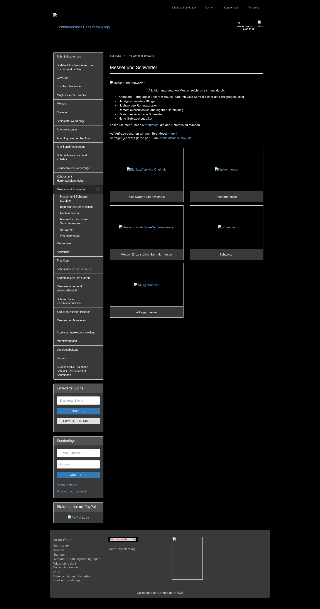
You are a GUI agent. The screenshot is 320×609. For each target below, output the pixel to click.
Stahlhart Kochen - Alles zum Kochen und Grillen (75, 67)
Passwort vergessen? (71, 491)
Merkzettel (253, 7)
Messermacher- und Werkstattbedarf (69, 288)
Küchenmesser (69, 213)
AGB (56, 571)
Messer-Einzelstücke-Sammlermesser (74, 221)
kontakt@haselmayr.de (176, 138)
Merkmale (151, 125)
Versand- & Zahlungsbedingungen (76, 559)
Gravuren (62, 78)
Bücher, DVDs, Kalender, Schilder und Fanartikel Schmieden (72, 371)
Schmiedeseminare (69, 56)
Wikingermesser (70, 235)
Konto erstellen (67, 485)
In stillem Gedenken (69, 86)
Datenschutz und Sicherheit (72, 576)
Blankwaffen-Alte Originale (76, 206)
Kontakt (58, 550)
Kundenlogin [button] (231, 7)
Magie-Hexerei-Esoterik (71, 95)
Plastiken (63, 260)
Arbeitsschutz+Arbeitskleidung (76, 332)
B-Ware (61, 358)
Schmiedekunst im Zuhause (74, 269)
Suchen (78, 411)
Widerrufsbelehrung (122, 549)
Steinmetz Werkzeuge (71, 121)
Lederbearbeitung (67, 349)
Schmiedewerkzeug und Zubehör (72, 157)
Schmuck (63, 252)
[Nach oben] (308, 602)
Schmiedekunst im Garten (73, 277)
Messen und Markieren (71, 320)
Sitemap (59, 554)
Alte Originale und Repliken (74, 138)
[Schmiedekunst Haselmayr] (141, 27)
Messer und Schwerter (71, 189)
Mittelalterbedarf (67, 341)
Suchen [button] (209, 7)
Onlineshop (144, 592)
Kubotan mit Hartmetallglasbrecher (70, 178)
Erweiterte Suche (78, 421)
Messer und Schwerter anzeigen (74, 198)
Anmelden (78, 475)
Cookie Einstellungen (67, 580)
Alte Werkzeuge (67, 129)
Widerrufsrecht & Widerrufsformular (65, 565)
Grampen (62, 112)
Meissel (62, 103)
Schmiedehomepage (183, 7)
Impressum (61, 545)
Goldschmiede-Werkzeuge (73, 168)
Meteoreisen (64, 243)
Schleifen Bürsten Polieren (73, 311)
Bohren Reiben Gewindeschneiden (69, 301)
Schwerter (66, 229)
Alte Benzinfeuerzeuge (71, 146)
